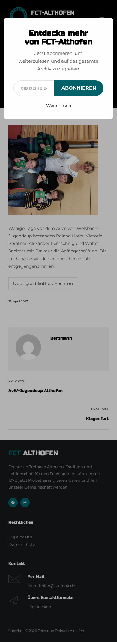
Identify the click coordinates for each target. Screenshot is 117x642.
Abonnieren (79, 88)
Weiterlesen (58, 105)
